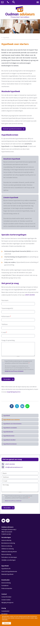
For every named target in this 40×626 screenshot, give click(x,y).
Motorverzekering (6, 546)
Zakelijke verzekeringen (8, 560)
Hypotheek (6, 37)
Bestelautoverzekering (8, 543)
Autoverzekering (6, 540)
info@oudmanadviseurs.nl (14, 467)
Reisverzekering (6, 554)
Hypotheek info (5, 568)
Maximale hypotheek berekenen (12, 129)
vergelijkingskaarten (13, 392)
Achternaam (6, 316)
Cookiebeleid (5, 611)
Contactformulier (6, 597)
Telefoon (4, 324)
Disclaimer (4, 614)
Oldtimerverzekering (7, 549)
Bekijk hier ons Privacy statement (14, 371)
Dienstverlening (6, 583)
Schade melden (5, 600)
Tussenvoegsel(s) (7, 308)
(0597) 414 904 (30, 295)
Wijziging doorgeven (7, 602)
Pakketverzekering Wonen (9, 551)
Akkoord (6, 623)
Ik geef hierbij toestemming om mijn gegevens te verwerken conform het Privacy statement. (18, 362)
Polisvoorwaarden (6, 588)
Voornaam (4, 300)
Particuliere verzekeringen (9, 557)
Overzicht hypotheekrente (9, 571)
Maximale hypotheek (7, 574)
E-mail (4, 332)
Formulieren (4, 585)
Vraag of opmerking (8, 340)
